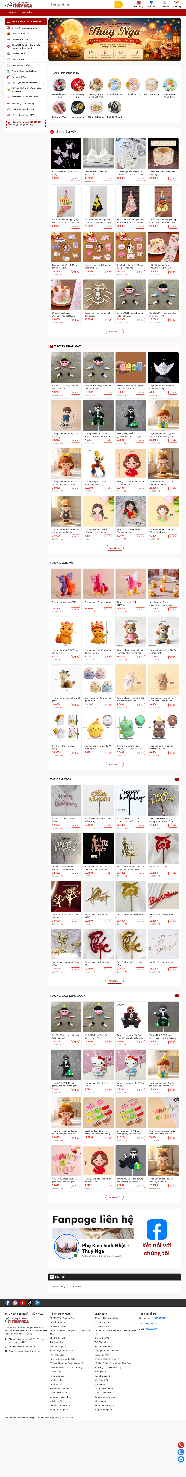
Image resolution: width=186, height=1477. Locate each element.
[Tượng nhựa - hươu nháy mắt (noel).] (66, 680)
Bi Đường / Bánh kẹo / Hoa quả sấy (66, 1367)
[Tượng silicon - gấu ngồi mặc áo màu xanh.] (163, 632)
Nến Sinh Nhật (56, 1380)
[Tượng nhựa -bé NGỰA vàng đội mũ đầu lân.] (98, 632)
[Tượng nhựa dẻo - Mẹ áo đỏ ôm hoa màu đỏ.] (131, 511)
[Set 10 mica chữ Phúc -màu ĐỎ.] (98, 944)
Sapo (71, 1417)
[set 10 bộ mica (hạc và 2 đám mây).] (66, 944)
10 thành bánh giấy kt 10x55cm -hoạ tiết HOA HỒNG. (160, 268)
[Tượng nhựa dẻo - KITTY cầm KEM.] (98, 1065)
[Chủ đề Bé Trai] (115, 85)
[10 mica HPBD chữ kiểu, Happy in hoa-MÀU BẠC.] (66, 848)
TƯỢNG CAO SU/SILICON (68, 995)
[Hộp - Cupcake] (151, 85)
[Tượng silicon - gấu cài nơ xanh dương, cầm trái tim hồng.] (163, 680)
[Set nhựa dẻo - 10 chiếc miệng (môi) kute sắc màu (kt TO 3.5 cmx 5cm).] (98, 1112)
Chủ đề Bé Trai (114, 94)
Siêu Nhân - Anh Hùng (59, 95)
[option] (114, 39)
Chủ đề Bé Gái (133, 94)
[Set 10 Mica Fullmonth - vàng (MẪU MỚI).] (98, 800)
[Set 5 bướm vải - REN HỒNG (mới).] (66, 153)
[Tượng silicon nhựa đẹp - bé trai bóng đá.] (66, 415)
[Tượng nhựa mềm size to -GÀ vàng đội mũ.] (98, 727)
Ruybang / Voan (57, 1355)
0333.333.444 (29, 1347)
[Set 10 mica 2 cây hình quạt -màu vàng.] (66, 896)
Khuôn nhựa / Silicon (59, 1388)
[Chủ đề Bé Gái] (133, 85)
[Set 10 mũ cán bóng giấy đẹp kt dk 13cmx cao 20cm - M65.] (163, 201)
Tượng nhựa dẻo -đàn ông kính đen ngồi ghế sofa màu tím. (130, 1038)
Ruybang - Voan (59, 117)
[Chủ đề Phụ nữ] (115, 107)
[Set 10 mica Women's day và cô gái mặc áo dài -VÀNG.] (131, 848)
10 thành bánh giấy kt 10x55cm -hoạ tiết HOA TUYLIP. (63, 316)
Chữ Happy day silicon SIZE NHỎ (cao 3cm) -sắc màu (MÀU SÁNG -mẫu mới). (162, 1134)
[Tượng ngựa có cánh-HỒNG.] (98, 584)
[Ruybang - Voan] (59, 107)
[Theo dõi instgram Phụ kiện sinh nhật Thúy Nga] (15, 1303)
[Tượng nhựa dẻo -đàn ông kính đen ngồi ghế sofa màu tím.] (131, 1017)
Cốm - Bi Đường (96, 117)
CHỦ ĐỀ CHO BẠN (66, 73)
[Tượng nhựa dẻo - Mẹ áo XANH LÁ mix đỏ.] (163, 511)
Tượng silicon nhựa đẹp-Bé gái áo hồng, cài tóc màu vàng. (64, 484)
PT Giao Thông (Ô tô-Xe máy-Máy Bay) (68, 1363)
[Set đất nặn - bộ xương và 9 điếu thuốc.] (98, 295)
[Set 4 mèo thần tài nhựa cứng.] (66, 727)
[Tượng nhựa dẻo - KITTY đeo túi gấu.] (131, 1065)
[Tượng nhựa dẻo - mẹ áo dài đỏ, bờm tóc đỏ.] (131, 463)
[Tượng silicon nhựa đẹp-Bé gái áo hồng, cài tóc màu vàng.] (66, 463)
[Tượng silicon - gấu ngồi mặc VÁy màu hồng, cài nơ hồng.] (131, 632)
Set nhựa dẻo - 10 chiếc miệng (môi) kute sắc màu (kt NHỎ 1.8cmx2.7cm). (130, 1134)
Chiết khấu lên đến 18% (23, 109)
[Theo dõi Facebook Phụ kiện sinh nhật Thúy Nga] (7, 1303)
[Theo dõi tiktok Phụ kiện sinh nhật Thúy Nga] (30, 1303)
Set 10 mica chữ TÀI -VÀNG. (130, 914)
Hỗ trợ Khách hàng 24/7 (23, 115)
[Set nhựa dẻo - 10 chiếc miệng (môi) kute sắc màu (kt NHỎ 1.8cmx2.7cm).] (131, 1112)
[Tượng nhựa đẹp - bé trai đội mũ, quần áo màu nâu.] (66, 511)
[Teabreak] (114, 1238)
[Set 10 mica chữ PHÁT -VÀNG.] (98, 896)
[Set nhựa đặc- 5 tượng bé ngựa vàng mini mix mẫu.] (163, 584)
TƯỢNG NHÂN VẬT (67, 346)
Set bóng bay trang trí (60, 1405)
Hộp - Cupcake (151, 94)
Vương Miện (55, 1371)
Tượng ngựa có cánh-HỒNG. (98, 602)
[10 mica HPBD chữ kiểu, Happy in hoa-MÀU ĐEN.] (131, 800)
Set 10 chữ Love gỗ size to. (162, 962)
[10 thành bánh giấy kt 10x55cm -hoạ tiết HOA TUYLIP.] (66, 295)
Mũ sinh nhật (56, 1401)
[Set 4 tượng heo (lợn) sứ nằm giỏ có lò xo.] (98, 680)
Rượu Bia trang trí (58, 1376)
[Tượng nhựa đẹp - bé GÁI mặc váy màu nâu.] (163, 463)
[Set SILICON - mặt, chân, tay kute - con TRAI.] (163, 295)
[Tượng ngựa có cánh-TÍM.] (66, 584)
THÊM (76, 179)
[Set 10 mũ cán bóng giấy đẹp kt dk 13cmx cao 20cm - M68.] (66, 201)
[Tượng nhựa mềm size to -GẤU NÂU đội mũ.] (163, 727)
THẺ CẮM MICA (60, 779)
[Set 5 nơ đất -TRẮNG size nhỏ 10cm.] (98, 153)
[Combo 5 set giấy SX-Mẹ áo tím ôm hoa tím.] (66, 247)
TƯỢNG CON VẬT (62, 562)
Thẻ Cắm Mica (56, 1342)
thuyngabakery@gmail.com (28, 1351)
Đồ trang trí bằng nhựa (60, 1397)
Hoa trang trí (55, 1384)
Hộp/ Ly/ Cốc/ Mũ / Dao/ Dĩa (63, 1359)
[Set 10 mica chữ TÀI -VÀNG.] (131, 896)
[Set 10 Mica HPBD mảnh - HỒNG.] (66, 800)
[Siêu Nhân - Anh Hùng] (59, 85)
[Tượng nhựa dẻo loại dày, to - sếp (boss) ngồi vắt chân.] (131, 1160)
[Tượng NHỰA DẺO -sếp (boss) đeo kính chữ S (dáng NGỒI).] (98, 415)
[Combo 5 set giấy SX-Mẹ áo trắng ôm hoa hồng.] (131, 247)
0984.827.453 (152, 1323)
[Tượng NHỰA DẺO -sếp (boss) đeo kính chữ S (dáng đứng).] (131, 415)
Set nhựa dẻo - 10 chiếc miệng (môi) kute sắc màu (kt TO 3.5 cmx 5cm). (98, 1134)
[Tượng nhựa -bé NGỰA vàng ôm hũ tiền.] (66, 632)
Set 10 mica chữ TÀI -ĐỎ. (161, 866)
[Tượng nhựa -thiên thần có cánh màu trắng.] (163, 367)
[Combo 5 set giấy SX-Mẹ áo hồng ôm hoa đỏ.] (98, 247)
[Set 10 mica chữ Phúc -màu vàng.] (131, 944)
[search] (119, 4)
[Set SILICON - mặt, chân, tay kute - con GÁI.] (131, 295)
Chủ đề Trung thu (78, 95)
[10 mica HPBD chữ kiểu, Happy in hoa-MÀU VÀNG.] (163, 800)
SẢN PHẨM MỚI (66, 132)
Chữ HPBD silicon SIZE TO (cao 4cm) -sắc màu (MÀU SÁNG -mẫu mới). (64, 1182)
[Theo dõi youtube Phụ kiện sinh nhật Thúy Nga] (22, 1303)
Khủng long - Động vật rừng (96, 95)
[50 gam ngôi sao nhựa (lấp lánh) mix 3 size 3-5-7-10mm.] (131, 153)
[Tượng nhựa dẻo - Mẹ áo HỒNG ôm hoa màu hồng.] (98, 511)
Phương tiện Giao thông (170, 95)
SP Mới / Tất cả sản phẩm (62, 1318)
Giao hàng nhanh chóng (23, 103)
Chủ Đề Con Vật (57, 1338)
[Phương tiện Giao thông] (170, 85)
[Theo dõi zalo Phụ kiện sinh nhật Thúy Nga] (37, 1303)
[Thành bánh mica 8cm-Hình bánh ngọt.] (163, 153)
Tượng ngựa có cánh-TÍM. (64, 602)
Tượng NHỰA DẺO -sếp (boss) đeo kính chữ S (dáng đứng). (130, 436)
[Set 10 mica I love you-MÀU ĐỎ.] (163, 896)
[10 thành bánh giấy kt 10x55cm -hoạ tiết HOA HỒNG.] (163, 247)
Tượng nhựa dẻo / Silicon (61, 1350)
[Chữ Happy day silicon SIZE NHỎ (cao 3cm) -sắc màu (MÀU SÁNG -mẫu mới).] (163, 1112)
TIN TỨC (60, 1277)
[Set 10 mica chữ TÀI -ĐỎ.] (163, 848)
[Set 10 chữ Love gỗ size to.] (163, 944)
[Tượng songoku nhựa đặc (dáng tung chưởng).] (98, 463)
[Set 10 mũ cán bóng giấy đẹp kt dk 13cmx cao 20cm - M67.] (98, 201)
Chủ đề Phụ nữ (114, 117)
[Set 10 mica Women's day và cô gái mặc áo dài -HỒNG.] (98, 848)
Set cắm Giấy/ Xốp (58, 1346)
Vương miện (78, 117)
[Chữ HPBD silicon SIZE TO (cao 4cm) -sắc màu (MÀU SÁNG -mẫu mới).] (66, 1160)
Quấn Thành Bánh (58, 1393)
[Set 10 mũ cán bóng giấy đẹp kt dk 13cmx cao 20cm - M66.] (131, 201)
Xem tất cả (114, 331)
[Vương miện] (78, 107)
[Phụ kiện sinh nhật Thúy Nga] (18, 4)
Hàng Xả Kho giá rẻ (59, 1409)
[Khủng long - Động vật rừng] (96, 85)
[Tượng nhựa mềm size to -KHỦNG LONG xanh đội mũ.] (131, 727)
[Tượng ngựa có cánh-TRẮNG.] (131, 584)
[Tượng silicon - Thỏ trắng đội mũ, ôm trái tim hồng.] (131, 680)
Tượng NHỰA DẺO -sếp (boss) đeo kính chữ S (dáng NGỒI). (98, 436)
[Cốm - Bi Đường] (96, 107)
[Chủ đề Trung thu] (78, 85)
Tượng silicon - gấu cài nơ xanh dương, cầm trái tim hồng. (161, 701)
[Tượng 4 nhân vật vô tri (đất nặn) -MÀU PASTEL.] (131, 367)
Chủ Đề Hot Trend (58, 1326)
